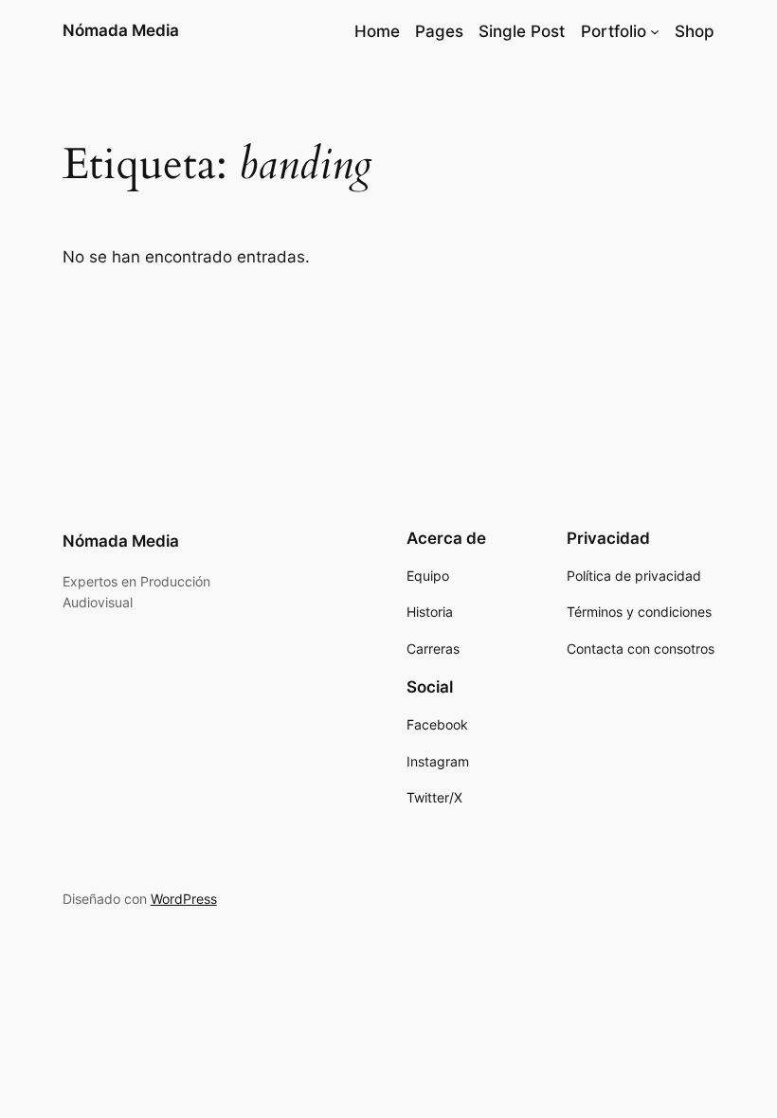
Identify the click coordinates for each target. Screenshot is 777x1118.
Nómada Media (121, 30)
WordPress (184, 899)
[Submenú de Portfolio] (655, 31)
